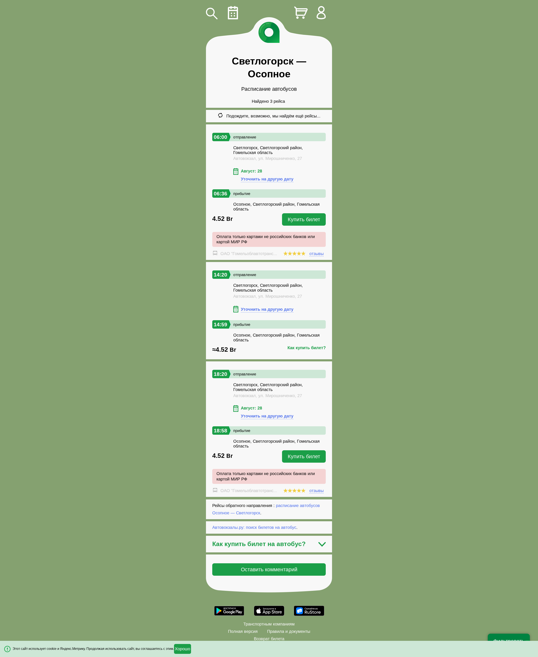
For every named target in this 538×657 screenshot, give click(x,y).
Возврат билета (269, 638)
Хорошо (182, 648)
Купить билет (304, 219)
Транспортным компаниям (269, 624)
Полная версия (243, 631)
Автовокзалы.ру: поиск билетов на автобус (254, 527)
